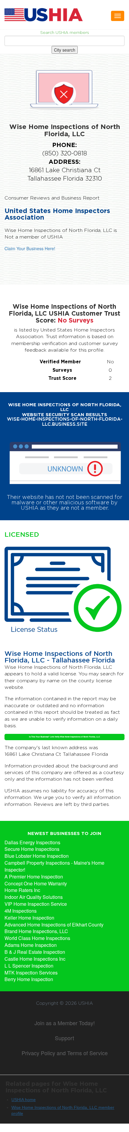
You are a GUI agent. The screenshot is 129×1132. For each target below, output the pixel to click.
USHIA (85, 1003)
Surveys (62, 370)
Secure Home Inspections (31, 849)
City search (64, 50)
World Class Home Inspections (37, 938)
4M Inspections (20, 911)
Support (64, 1038)
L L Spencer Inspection (28, 965)
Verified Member (60, 361)
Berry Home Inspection (28, 979)
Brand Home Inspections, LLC (36, 931)
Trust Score (62, 378)
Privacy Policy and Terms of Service (65, 1053)
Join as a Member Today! (64, 1023)
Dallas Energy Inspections (32, 842)
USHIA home (23, 1099)
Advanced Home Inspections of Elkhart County (54, 924)
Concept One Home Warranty (35, 883)
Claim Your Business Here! (29, 248)
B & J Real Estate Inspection (34, 952)
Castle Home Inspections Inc (34, 959)
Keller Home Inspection (29, 917)
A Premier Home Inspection (33, 876)
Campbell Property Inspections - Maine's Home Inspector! (54, 866)
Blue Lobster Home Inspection (36, 856)
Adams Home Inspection (30, 945)
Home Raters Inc (22, 890)
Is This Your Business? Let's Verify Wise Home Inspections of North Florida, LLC (64, 736)
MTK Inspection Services (31, 972)
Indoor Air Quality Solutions (33, 897)
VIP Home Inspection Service (35, 904)
